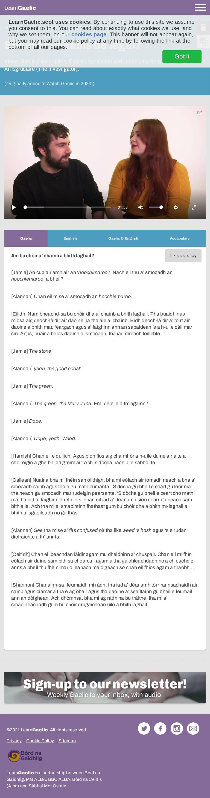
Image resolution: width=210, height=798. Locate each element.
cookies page (88, 34)
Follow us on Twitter (144, 728)
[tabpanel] (105, 448)
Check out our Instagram (177, 728)
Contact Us (193, 728)
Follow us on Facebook (160, 728)
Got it (181, 56)
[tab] (26, 238)
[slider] (68, 207)
